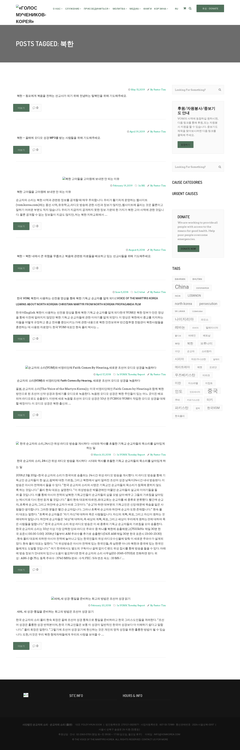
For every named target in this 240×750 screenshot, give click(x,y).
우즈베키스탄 (185, 375)
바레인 (192, 335)
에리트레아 (182, 367)
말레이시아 (212, 327)
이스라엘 (193, 383)
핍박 (198, 408)
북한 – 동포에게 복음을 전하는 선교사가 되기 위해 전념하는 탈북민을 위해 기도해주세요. (72, 96)
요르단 (213, 367)
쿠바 (177, 399)
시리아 (179, 359)
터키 (210, 399)
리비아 (195, 328)
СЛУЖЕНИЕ (72, 8)
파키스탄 (181, 408)
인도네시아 (195, 392)
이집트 (209, 383)
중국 (212, 391)
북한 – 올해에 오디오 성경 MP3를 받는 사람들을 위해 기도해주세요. (59, 138)
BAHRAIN (180, 279)
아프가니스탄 (198, 359)
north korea (183, 304)
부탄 (177, 343)
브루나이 (206, 343)
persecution (208, 304)
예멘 (199, 367)
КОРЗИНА (160, 8)
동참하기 (185, 144)
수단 (177, 351)
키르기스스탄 (193, 400)
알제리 (216, 359)
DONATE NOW (188, 249)
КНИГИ (147, 8)
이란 (178, 383)
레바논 (180, 327)
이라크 (206, 375)
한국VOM (213, 408)
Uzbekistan (197, 311)
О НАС (57, 8)
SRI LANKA (180, 311)
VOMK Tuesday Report (132, 374)
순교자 (190, 351)
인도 (178, 391)
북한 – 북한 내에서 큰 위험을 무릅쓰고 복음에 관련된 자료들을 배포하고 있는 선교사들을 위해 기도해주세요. (84, 256)
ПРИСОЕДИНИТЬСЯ (96, 8)
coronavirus (202, 287)
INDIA (177, 296)
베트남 (206, 335)
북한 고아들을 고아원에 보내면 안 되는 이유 (44, 192)
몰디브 (178, 335)
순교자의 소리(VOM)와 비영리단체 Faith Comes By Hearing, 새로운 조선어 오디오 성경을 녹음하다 (78, 380)
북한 (190, 343)
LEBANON (194, 295)
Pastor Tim (160, 89)
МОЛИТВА (119, 8)
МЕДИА (134, 8)
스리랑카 (207, 351)
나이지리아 (184, 319)
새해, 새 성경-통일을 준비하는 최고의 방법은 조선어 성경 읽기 (55, 611)
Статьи (141, 292)
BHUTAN (197, 279)
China (182, 287)
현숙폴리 (180, 416)
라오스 (204, 319)
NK (143, 185)
